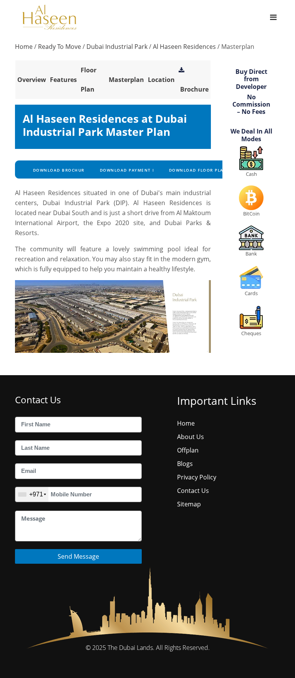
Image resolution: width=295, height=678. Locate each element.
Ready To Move (59, 46)
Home (24, 46)
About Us (190, 437)
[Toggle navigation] (273, 17)
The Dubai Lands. (131, 647)
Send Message (78, 556)
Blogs (185, 463)
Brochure (194, 89)
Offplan (188, 450)
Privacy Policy (196, 477)
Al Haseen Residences (184, 46)
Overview (31, 79)
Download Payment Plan (131, 170)
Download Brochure (59, 170)
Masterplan (126, 79)
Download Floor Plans (198, 170)
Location (161, 79)
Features (63, 79)
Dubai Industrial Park (117, 46)
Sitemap (189, 504)
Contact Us (193, 490)
